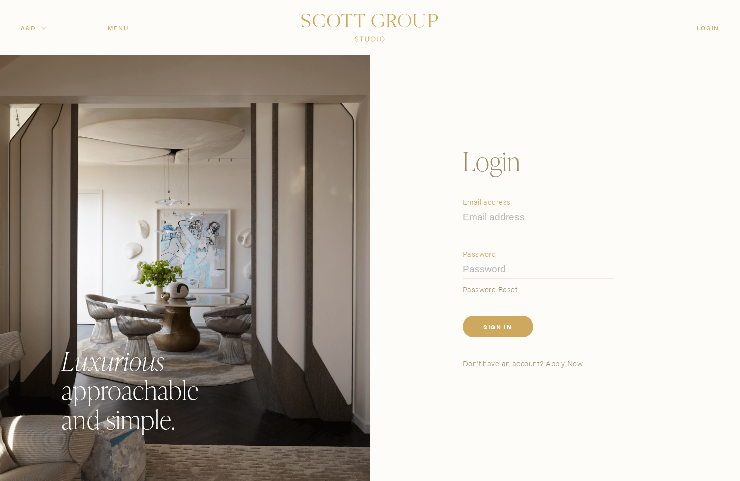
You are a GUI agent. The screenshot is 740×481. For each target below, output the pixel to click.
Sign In (497, 326)
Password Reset (490, 289)
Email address (487, 201)
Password (479, 253)
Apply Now (564, 363)
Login (708, 28)
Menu (118, 28)
